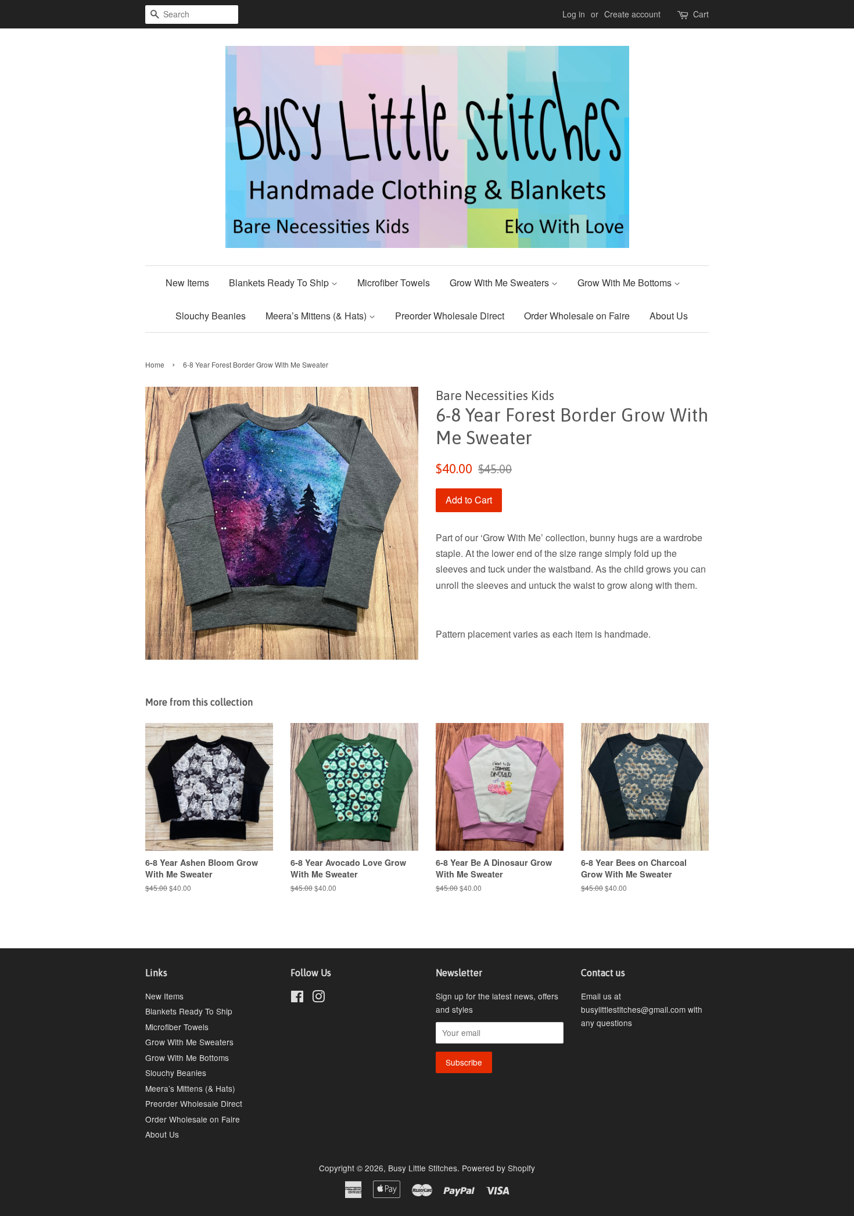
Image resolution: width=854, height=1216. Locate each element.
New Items (187, 282)
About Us (669, 315)
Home (154, 364)
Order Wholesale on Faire (577, 315)
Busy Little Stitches (422, 1168)
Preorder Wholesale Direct (449, 315)
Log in (573, 14)
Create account (632, 14)
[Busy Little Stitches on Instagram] (318, 998)
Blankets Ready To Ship (280, 282)
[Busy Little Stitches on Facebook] (297, 998)
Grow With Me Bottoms (625, 282)
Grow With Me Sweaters (500, 282)
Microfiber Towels (393, 282)
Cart (701, 14)
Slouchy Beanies (210, 315)
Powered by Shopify (498, 1168)
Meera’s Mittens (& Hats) (317, 315)
